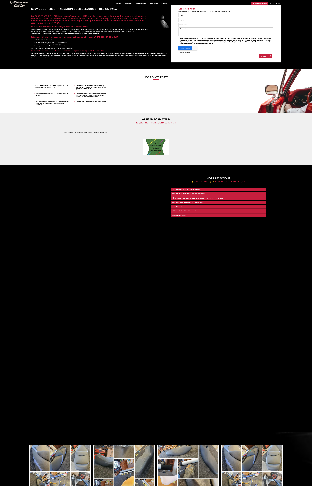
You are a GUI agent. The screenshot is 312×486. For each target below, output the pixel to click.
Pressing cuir (177, 206)
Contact (164, 3)
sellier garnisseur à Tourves (98, 132)
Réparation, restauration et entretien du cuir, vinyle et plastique (197, 198)
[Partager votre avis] (279, 3)
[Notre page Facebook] (270, 3)
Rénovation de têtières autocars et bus (187, 202)
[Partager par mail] (276, 3)
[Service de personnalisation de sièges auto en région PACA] (159, 21)
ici (214, 43)
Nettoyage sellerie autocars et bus (185, 211)
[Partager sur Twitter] (273, 3)
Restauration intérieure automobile (186, 189)
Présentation (128, 3)
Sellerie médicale (178, 215)
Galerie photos (153, 3)
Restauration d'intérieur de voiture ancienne (189, 194)
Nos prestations (141, 3)
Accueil (118, 3)
